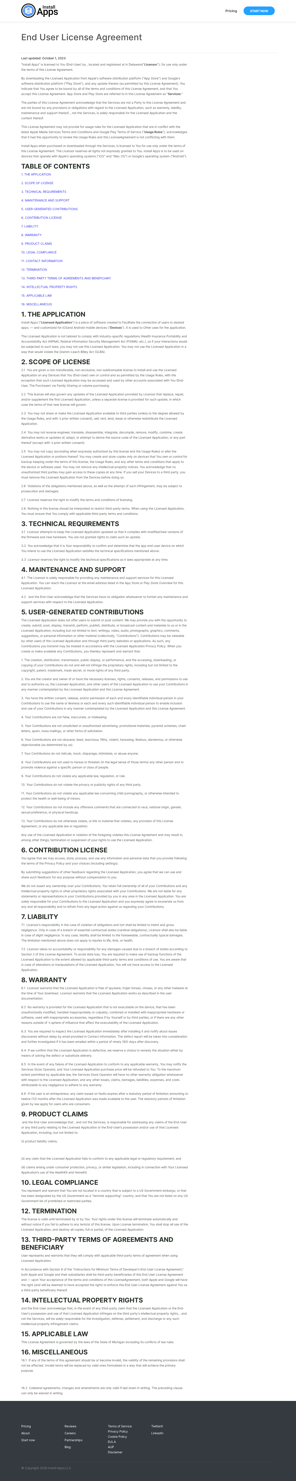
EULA (112, 1442)
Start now (259, 11)
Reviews (70, 1426)
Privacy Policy (118, 1431)
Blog (68, 1447)
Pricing (231, 11)
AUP (111, 1447)
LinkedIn (157, 1433)
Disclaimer (115, 1452)
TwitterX (157, 1426)
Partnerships (73, 1440)
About (25, 1433)
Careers (70, 1433)
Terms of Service (120, 1426)
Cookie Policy (117, 1436)
